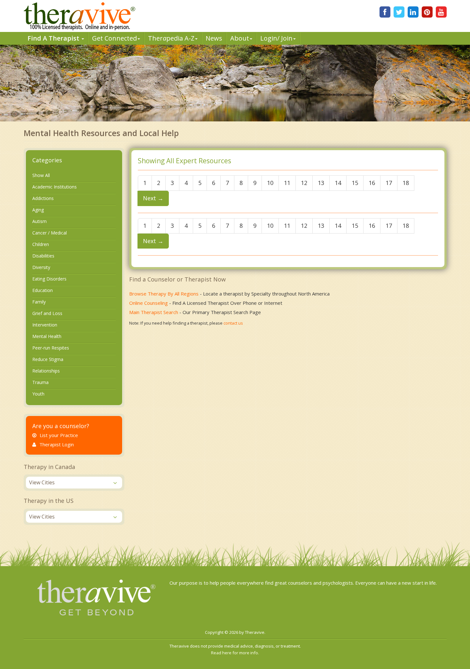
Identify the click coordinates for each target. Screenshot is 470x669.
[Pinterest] (427, 12)
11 (287, 183)
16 (372, 183)
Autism (39, 221)
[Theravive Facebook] (385, 12)
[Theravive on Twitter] (399, 12)
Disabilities (43, 256)
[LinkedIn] (413, 12)
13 (321, 183)
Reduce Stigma (47, 359)
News (214, 38)
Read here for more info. (235, 653)
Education (42, 290)
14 (338, 183)
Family (39, 302)
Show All (41, 175)
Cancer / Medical (49, 233)
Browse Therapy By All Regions (164, 293)
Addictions (43, 198)
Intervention (44, 325)
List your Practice (59, 435)
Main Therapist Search (153, 312)
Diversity (41, 267)
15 (355, 183)
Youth (38, 394)
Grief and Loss (47, 313)
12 (304, 183)
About (239, 38)
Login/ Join (276, 38)
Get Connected (114, 38)
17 (389, 183)
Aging (38, 210)
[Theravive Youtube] (441, 12)
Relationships (46, 371)
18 (406, 183)
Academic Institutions (54, 187)
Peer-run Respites (50, 348)
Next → (153, 198)
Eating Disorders (49, 279)
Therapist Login (56, 444)
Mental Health (46, 336)
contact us (233, 323)
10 (270, 183)
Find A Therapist (54, 38)
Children (40, 244)
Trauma (40, 382)
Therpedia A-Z (171, 38)
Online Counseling (148, 303)
